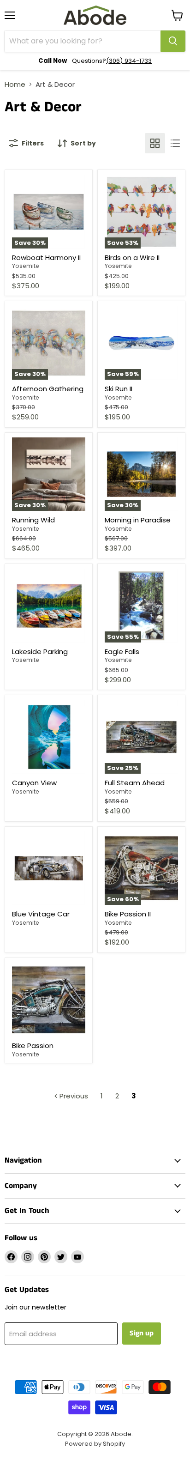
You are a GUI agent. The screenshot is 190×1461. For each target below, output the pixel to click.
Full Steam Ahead (135, 783)
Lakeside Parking (40, 651)
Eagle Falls (122, 651)
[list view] (175, 143)
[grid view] (155, 143)
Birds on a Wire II (132, 257)
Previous (73, 1096)
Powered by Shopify (95, 1443)
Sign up (142, 1333)
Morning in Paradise (138, 520)
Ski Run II (118, 389)
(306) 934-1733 (129, 60)
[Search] (172, 41)
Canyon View (34, 783)
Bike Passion (32, 1045)
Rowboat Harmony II (46, 257)
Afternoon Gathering (47, 389)
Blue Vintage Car (41, 914)
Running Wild (33, 520)
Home (15, 84)
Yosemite (25, 266)
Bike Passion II (128, 914)
